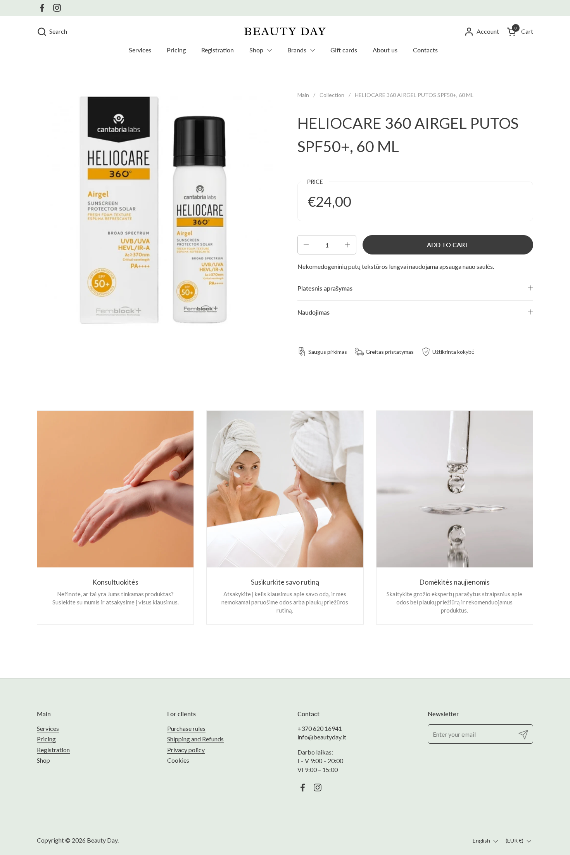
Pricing (46, 738)
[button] (52, 31)
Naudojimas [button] (313, 312)
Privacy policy (186, 749)
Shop (43, 760)
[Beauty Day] (285, 31)
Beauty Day (102, 840)
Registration (53, 749)
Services (48, 728)
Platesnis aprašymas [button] (324, 288)
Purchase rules (186, 728)
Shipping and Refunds (195, 738)
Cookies (178, 760)
